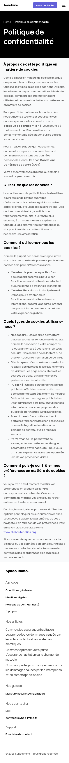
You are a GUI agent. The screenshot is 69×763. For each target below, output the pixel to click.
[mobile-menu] (63, 5)
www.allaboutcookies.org (19, 532)
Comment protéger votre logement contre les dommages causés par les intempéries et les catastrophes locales (34, 670)
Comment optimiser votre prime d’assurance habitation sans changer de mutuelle (32, 655)
